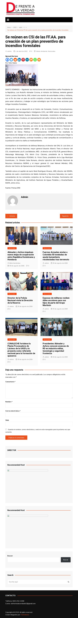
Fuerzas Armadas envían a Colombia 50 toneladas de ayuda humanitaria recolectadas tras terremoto (56, 256)
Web (7, 420)
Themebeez (25, 615)
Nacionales (51, 51)
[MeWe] (27, 59)
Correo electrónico (13, 411)
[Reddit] (15, 59)
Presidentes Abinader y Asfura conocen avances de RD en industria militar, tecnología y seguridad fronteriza (56, 348)
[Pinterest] (23, 59)
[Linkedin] (19, 59)
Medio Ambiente (41, 51)
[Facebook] (7, 59)
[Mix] (31, 59)
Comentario (10, 382)
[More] (39, 59)
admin (9, 51)
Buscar (10, 556)
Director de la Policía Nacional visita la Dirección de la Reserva (20, 300)
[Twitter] (11, 59)
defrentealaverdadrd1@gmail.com (23, 603)
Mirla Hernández (14, 263)
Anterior (12, 216)
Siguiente (65, 216)
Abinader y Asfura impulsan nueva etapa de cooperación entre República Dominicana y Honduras (21, 256)
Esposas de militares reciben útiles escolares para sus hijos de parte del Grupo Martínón (56, 301)
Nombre (8, 402)
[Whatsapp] (35, 59)
